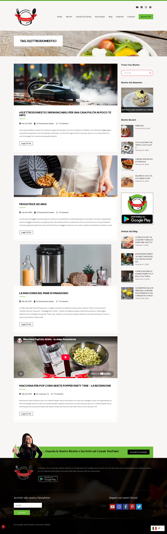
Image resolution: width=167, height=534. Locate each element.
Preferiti (120, 16)
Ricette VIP (146, 16)
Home (59, 16)
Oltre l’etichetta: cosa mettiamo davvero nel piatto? (144, 239)
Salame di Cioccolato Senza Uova (144, 177)
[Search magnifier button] (150, 73)
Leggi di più (26, 143)
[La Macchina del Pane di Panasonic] (65, 265)
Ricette (69, 16)
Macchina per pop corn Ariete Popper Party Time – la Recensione (65, 385)
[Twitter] (139, 507)
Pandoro (139, 126)
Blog (110, 16)
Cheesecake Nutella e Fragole (144, 160)
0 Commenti (63, 123)
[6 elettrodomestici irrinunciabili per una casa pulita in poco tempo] (65, 84)
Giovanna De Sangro (46, 123)
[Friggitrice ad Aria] (65, 176)
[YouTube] (112, 507)
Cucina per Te (43, 394)
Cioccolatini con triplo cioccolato (143, 144)
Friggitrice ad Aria (33, 204)
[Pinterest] (132, 507)
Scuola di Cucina (83, 16)
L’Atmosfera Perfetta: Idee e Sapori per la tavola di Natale (144, 258)
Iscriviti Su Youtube (138, 452)
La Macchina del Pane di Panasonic (43, 293)
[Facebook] (126, 507)
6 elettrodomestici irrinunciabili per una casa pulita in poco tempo (65, 114)
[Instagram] (119, 507)
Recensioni (100, 16)
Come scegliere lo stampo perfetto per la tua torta (144, 273)
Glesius (47, 525)
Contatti (131, 16)
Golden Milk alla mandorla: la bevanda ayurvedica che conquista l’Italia (144, 292)
